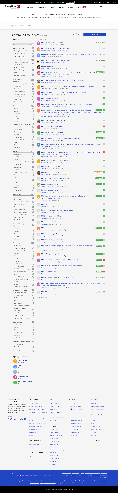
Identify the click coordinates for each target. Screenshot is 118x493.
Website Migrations (75, 432)
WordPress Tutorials (76, 423)
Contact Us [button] (107, 2)
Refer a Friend (95, 432)
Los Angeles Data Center (98, 409)
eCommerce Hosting (56, 435)
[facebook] (8, 419)
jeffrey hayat (44, 100)
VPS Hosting (33, 415)
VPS (29, 7)
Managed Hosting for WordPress (38, 409)
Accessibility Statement (91, 473)
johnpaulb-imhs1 (23, 376)
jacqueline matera (46, 116)
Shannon (43, 82)
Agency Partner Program (98, 429)
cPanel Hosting (54, 429)
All (23, 44)
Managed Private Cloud (36, 426)
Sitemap (93, 435)
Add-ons (52, 400)
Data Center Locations (97, 406)
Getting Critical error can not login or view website (61, 138)
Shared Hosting (33, 403)
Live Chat (73, 403)
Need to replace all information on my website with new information (68, 104)
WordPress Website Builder (57, 418)
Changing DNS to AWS (51, 172)
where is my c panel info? (52, 166)
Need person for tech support (54, 132)
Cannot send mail (49, 222)
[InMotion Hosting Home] (9, 7)
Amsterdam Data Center (98, 415)
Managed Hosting (75, 429)
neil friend (44, 94)
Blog (92, 423)
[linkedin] (15, 419)
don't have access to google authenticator (58, 210)
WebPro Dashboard (55, 421)
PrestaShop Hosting (55, 455)
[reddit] (25, 419)
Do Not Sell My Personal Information (76, 475)
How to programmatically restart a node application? (62, 266)
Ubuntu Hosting (54, 458)
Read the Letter (70, 2)
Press (92, 417)
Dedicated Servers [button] (41, 7)
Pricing (31, 435)
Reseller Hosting (34, 429)
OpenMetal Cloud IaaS (35, 456)
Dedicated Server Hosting (36, 418)
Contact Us (73, 435)
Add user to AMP (49, 66)
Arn (19, 371)
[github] (11, 419)
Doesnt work (48, 228)
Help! (45, 204)
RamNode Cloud (34, 444)
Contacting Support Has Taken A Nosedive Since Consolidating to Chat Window (72, 54)
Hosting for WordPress (35, 406)
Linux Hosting (54, 444)
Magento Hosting (55, 447)
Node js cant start (49, 272)
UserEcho (71, 489)
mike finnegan (45, 186)
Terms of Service (66, 473)
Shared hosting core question (54, 240)
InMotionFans (22, 360)
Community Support (25, 34)
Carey (42, 262)
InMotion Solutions (75, 426)
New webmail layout (50, 98)
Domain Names (54, 403)
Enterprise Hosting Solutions (37, 423)
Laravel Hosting (54, 441)
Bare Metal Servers (34, 421)
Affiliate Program (96, 426)
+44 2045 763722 (77, 409)
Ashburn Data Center (97, 412)
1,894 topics (43, 35)
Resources (73, 417)
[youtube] (21, 419)
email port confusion (50, 190)
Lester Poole (44, 122)
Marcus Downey (46, 62)
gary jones (44, 44)
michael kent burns (47, 288)
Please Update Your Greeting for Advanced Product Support (65, 92)
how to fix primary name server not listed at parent (61, 260)
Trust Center (94, 444)
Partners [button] (81, 7)
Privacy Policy (76, 473)
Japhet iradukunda (46, 156)
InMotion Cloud (33, 447)
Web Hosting (33, 400)
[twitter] (18, 419)
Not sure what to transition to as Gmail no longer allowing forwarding (68, 86)
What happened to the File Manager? (57, 48)
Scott (19, 365)
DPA (82, 473)
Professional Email (55, 412)
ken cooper (44, 162)
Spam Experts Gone (50, 184)
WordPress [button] (61, 7)
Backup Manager (54, 406)
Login (114, 2)
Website (46, 292)
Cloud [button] (52, 7)
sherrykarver (44, 134)
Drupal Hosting (54, 432)
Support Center (74, 415)
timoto (43, 56)
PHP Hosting (53, 453)
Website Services (54, 415)
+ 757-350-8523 (76, 406)
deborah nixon (45, 88)
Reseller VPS (32, 432)
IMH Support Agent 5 (25, 381)
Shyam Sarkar (45, 106)
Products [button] (71, 7)
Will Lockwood (45, 174)
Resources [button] (98, 2)
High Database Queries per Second (56, 120)
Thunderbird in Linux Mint (52, 126)
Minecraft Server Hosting (57, 450)
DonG (42, 200)
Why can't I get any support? (53, 42)
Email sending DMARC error (53, 234)
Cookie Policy (52, 483)
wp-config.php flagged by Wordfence (56, 178)
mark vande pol (45, 50)
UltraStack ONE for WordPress (38, 412)
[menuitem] (97, 2)
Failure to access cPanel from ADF (55, 160)
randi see (43, 128)
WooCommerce (54, 461)
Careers (93, 420)
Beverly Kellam (45, 68)
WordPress (53, 464)
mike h (43, 76)
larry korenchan (45, 230)
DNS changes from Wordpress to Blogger (58, 278)
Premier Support (75, 412)
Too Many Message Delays (52, 254)
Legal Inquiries (103, 473)
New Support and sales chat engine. (56, 60)
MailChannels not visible (52, 216)
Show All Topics (42, 297)
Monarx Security (54, 409)
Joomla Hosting (54, 438)
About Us (93, 403)
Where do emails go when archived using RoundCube (63, 80)
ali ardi (43, 148)
